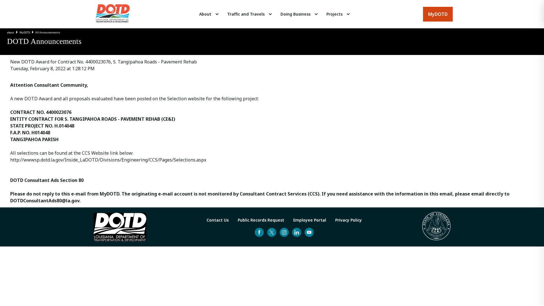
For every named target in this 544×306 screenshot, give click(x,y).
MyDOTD (25, 32)
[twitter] (271, 232)
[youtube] (309, 232)
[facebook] (259, 232)
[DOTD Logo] (113, 14)
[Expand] (217, 14)
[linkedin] (296, 232)
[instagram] (284, 232)
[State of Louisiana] (436, 227)
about (10, 32)
